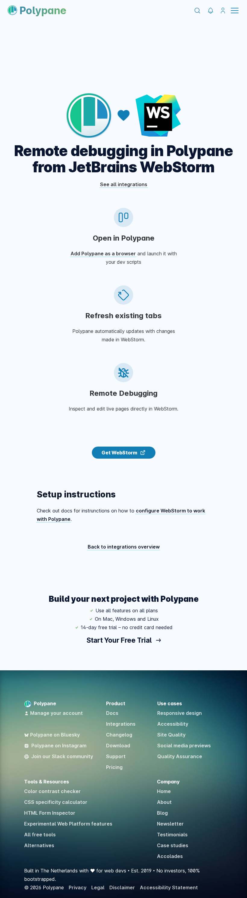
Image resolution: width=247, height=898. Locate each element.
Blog (162, 813)
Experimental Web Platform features (68, 824)
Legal (98, 887)
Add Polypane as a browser (103, 254)
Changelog (119, 735)
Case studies (172, 845)
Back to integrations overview (124, 547)
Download (118, 746)
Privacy (77, 887)
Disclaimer (122, 887)
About (164, 802)
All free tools (40, 835)
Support (116, 756)
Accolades (170, 856)
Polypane (43, 10)
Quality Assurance (179, 756)
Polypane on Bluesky (55, 735)
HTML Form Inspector (49, 813)
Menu (234, 10)
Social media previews (184, 746)
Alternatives (39, 845)
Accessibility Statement (169, 887)
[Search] (197, 10)
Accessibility (172, 724)
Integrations (121, 724)
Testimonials (172, 835)
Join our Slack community (62, 756)
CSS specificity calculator (55, 802)
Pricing (114, 767)
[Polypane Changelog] (210, 10)
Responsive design (179, 713)
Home (164, 791)
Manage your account (56, 713)
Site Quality (171, 735)
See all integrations (123, 184)
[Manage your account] (222, 10)
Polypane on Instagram (58, 746)
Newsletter (170, 824)
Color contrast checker (52, 791)
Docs (112, 713)
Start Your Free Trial (119, 640)
